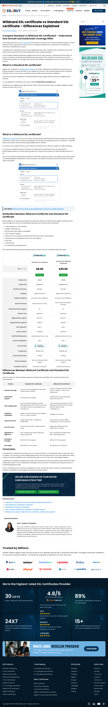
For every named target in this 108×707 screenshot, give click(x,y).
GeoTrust (74, 683)
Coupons (74, 5)
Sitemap (97, 691)
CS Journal (66, 5)
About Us (51, 5)
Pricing (27, 11)
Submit (103, 21)
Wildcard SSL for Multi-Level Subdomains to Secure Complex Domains (38, 209)
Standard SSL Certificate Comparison (17, 507)
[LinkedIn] (94, 704)
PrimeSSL (74, 668)
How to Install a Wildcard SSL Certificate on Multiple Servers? (25, 509)
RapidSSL (74, 688)
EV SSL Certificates (9, 671)
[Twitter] (89, 704)
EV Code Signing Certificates (43, 674)
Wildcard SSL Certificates (11, 688)
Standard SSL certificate (27, 69)
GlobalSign (74, 686)
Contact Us (83, 5)
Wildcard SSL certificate (10, 139)
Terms (96, 694)
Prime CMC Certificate (41, 689)
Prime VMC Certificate (41, 686)
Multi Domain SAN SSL (10, 674)
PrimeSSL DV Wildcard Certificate (63, 262)
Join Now (91, 648)
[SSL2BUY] (12, 10)
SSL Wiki (58, 5)
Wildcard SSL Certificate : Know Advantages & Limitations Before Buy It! (28, 502)
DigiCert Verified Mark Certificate (45, 692)
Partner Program (99, 683)
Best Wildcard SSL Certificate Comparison (19, 505)
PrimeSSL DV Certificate (40, 262)
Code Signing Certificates (42, 668)
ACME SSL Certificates (10, 668)
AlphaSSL (74, 671)
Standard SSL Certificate (26, 492)
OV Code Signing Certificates (43, 671)
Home (4, 15)
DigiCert (73, 677)
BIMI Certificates (39, 683)
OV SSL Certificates (9, 680)
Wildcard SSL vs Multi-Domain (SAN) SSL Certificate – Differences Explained (30, 512)
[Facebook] (103, 704)
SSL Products (45, 11)
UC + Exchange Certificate (11, 686)
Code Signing (58, 11)
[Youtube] (99, 704)
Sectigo (73, 680)
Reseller (87, 11)
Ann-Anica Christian (10, 31)
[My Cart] (104, 6)
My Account (99, 11)
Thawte (73, 691)
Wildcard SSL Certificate (48, 492)
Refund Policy (98, 688)
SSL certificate (25, 43)
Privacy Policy (98, 686)
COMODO (74, 674)
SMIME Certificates (9, 691)
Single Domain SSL (8, 683)
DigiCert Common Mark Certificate (45, 695)
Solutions (78, 11)
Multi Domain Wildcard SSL (11, 677)
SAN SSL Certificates (9, 694)
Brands (34, 11)
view (77, 2)
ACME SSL (70, 11)
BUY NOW (40, 275)
